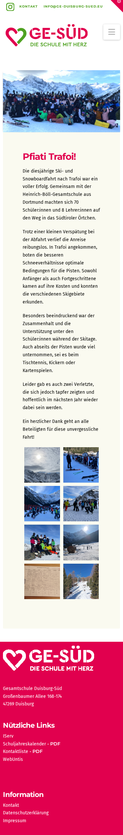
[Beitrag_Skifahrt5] (42, 542)
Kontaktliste (15, 751)
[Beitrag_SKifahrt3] (42, 503)
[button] (111, 32)
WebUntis (13, 759)
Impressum (14, 821)
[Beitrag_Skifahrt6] (81, 542)
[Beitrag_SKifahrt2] (81, 465)
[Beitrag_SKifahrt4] (81, 503)
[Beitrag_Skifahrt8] (81, 581)
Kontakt (28, 6)
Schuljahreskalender (24, 744)
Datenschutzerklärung (26, 813)
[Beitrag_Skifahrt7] (42, 581)
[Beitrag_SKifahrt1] (42, 465)
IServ (8, 736)
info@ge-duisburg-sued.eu (73, 6)
